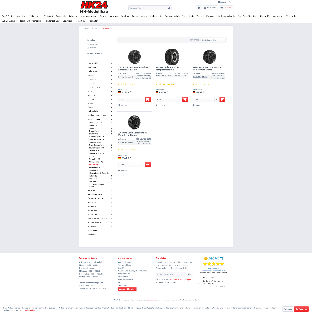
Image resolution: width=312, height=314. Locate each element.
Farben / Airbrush (95, 194)
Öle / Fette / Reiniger (96, 198)
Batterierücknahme (125, 262)
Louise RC (94, 44)
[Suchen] (168, 7)
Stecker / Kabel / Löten (97, 115)
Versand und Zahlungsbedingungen (132, 271)
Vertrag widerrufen (127, 289)
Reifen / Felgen (94, 119)
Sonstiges (92, 226)
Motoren (91, 95)
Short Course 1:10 (96, 145)
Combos (91, 99)
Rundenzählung (94, 222)
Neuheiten (92, 234)
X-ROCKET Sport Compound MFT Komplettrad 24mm (133, 68)
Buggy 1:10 (93, 125)
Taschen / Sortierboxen (97, 218)
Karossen (91, 190)
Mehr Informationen (28, 310)
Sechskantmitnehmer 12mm (98, 185)
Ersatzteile (92, 79)
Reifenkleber (94, 170)
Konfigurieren (301, 309)
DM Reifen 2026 (95, 122)
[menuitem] (149, 7)
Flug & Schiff (93, 63)
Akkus (90, 107)
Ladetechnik (93, 111)
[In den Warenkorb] (148, 99)
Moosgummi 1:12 (96, 162)
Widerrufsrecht (124, 274)
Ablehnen (288, 309)
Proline (93, 47)
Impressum (122, 285)
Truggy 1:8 (93, 134)
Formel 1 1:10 (94, 159)
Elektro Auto (93, 71)
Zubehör (91, 83)
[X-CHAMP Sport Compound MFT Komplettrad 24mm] (134, 123)
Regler (90, 103)
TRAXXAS (91, 75)
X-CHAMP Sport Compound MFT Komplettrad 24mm (133, 134)
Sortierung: (194, 40)
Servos (90, 91)
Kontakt (121, 268)
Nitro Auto (92, 67)
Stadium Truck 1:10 (97, 136)
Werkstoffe (92, 210)
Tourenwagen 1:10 (96, 148)
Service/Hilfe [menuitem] (225, 2)
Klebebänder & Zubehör (99, 173)
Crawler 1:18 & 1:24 (97, 153)
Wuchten (92, 181)
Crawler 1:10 (94, 150)
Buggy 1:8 (93, 128)
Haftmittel (93, 176)
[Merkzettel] (198, 7)
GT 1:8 (91, 156)
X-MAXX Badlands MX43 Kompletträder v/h (167, 68)
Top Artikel (92, 230)
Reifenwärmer (95, 167)
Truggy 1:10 (94, 131)
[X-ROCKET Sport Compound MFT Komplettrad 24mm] (134, 57)
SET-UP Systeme (94, 214)
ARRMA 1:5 (93, 164)
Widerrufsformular (125, 279)
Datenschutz (123, 276)
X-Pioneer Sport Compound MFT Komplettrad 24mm (208, 68)
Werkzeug (92, 206)
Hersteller (91, 40)
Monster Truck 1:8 (96, 142)
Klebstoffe (92, 202)
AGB (119, 282)
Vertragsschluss (124, 265)
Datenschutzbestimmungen (180, 279)
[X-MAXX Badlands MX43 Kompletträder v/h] (172, 57)
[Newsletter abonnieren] (189, 274)
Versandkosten (151, 300)
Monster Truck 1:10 (97, 139)
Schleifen (93, 178)
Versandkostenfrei (94, 53)
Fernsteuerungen (95, 87)
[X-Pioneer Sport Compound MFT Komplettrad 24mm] (209, 57)
